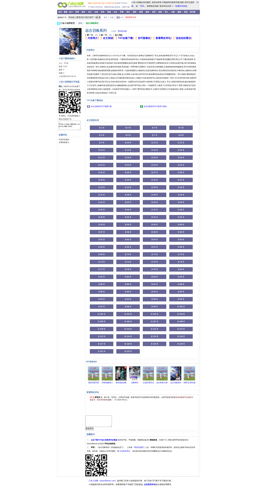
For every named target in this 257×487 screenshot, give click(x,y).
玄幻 (90, 12)
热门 (71, 12)
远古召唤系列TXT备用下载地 (155, 106)
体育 (154, 12)
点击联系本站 (125, 451)
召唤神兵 (134, 383)
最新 (66, 12)
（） (92, 35)
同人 (166, 12)
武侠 (102, 12)
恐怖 (134, 12)
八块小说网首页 (67, 23)
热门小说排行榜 (108, 3)
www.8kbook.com (107, 481)
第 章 (101, 128)
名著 (173, 12)
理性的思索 (122, 31)
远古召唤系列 (92, 23)
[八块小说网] (72, 9)
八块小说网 (93, 481)
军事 (122, 12)
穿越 (109, 12)
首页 (60, 12)
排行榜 (192, 12)
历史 (115, 12)
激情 (179, 12)
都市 (83, 12)
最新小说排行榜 (94, 3)
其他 (186, 12)
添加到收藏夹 (64, 139)
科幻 (128, 12)
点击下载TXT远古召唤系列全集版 (104, 440)
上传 (121, 17)
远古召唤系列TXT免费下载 (101, 106)
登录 (142, 6)
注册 (112, 17)
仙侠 (96, 12)
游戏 (147, 12)
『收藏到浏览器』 (181, 6)
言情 (77, 12)
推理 (141, 12)
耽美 (160, 12)
